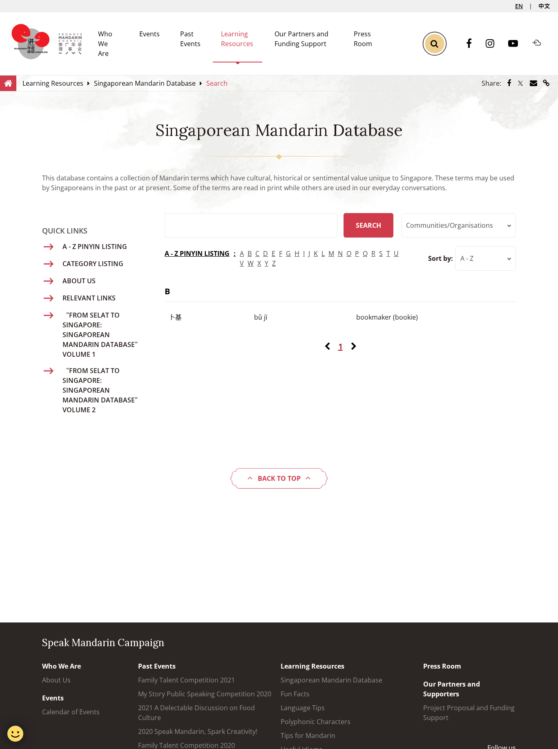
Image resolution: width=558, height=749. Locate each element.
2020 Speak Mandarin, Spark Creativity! (197, 731)
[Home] (8, 83)
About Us (56, 680)
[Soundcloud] (541, 43)
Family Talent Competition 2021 (186, 680)
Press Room (442, 666)
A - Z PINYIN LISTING (197, 253)
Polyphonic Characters (315, 721)
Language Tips (303, 707)
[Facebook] (473, 43)
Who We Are (105, 43)
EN (519, 6)
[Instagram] (494, 43)
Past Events (157, 666)
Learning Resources (312, 666)
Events (149, 33)
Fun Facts (295, 693)
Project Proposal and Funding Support (469, 712)
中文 (544, 6)
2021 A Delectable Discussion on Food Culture (196, 712)
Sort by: (440, 258)
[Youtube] (517, 43)
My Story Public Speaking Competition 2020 (204, 693)
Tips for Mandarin (308, 735)
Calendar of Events (71, 711)
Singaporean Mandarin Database (331, 680)
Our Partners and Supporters (451, 689)
